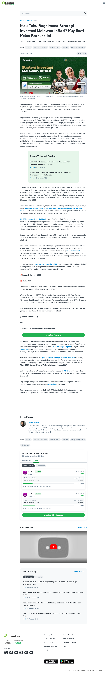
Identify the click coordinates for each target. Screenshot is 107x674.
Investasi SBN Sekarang (53, 515)
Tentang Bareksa (50, 635)
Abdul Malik (33, 422)
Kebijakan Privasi (50, 650)
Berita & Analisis (69, 635)
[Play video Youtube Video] (53, 547)
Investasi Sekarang (53, 335)
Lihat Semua (82, 528)
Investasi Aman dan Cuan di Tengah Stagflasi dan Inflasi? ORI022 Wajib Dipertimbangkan (50, 583)
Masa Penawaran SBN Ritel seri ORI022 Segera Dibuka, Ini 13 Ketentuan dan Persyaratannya (52, 604)
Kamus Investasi (68, 639)
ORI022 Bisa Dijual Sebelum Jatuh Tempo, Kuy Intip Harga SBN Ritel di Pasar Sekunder (52, 614)
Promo (32, 167)
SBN (28, 21)
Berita (22, 21)
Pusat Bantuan (49, 639)
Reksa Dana (26, 460)
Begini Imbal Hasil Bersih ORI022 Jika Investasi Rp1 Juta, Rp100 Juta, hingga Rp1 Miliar (53, 593)
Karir (64, 646)
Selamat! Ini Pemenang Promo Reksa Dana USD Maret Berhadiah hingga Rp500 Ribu (50, 163)
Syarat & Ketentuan (51, 646)
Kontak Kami (48, 642)
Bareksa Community (70, 642)
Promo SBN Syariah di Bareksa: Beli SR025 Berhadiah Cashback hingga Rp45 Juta (50, 173)
